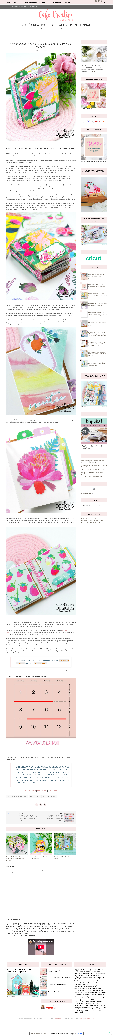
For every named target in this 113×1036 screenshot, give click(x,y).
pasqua (103, 1000)
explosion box (100, 988)
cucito (101, 987)
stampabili (90, 1009)
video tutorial (79, 1013)
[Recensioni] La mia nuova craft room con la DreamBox (97, 304)
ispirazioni (77, 996)
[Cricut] (94, 260)
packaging (92, 1000)
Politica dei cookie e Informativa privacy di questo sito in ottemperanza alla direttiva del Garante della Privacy (93, 520)
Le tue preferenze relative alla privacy (64, 1034)
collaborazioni (79, 985)
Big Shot (78, 969)
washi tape (88, 1012)
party (98, 1000)
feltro (76, 990)
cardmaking (79, 983)
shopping (83, 1009)
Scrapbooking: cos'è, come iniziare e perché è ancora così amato (97, 295)
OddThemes (59, 1018)
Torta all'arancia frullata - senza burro (93, 476)
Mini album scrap (35, 796)
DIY (100, 969)
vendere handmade (94, 1010)
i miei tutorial (83, 994)
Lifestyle (77, 977)
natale (102, 998)
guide (93, 992)
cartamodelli (93, 983)
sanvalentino (78, 1007)
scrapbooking (88, 1007)
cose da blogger (83, 986)
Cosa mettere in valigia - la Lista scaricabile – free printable (96, 276)
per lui (84, 1001)
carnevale (86, 983)
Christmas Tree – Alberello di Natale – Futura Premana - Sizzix (97, 324)
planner (88, 1001)
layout (83, 996)
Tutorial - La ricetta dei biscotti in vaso (59, 991)
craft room (91, 986)
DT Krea (85, 973)
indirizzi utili (101, 994)
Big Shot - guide (88, 970)
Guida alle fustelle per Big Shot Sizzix (59, 977)
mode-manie (95, 998)
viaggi (101, 1011)
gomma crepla (87, 992)
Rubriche (57, 2)
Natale (42, 2)
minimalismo (87, 998)
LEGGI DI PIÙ (91, 71)
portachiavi (99, 1001)
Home (9, 2)
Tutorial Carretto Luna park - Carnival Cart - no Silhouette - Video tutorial (97, 363)
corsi (75, 986)
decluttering (77, 988)
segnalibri (77, 1009)
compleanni (97, 985)
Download (18, 2)
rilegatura (85, 1005)
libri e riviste (93, 996)
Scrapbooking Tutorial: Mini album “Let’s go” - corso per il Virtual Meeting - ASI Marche (97, 334)
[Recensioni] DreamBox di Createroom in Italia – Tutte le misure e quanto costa (97, 314)
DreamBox (77, 975)
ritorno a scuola (94, 1005)
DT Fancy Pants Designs (19, 796)
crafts (96, 986)
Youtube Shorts (40, 663)
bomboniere (78, 981)
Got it (99, 4)
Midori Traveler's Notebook (97, 977)
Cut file (96, 970)
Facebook (42, 790)
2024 (40, 40)
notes (76, 1000)
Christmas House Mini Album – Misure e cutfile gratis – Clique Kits (21, 971)
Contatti (68, 2)
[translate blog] (94, 489)
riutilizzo (102, 1005)
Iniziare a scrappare (94, 975)
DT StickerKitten (101, 973)
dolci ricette (85, 988)
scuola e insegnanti (100, 1007)
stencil (95, 1009)
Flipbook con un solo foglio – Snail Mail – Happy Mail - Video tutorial (97, 353)
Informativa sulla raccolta (39, 1034)
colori (91, 985)
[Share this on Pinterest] (40, 804)
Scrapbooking (31, 2)
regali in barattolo (86, 1003)
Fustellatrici (84, 975)
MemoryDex (84, 977)
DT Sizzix (91, 973)
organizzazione (83, 1000)
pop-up (93, 1001)
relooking (95, 1003)
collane (88, 985)
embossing (92, 988)
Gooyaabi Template (87, 1018)
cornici (103, 985)
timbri (99, 1009)
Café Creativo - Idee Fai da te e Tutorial (56, 25)
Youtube (52, 790)
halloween (98, 992)
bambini (97, 979)
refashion (77, 1003)
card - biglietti (92, 981)
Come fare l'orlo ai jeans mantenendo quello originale (96, 285)
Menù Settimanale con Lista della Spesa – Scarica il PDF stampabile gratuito (96, 343)
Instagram (30, 790)
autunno (90, 979)
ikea (96, 994)
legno (87, 996)
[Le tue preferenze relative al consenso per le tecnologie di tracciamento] (110, 1033)
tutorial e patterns (49, 796)
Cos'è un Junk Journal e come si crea (92, 469)
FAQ (49, 2)
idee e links (91, 994)
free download (90, 990)
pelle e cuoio (78, 1001)
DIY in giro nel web (87, 972)
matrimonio (79, 998)
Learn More (91, 4)
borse (84, 981)
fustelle (98, 990)
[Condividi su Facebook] (36, 804)
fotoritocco (82, 990)
